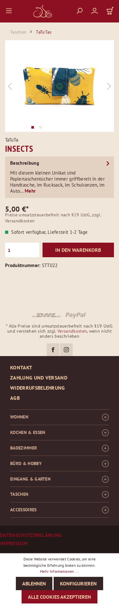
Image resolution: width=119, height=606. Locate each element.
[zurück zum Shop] (43, 11)
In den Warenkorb (78, 250)
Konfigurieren (78, 583)
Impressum (14, 543)
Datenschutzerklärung (31, 535)
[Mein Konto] (90, 10)
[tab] (59, 176)
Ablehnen (34, 583)
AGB (15, 398)
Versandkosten (72, 331)
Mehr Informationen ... (59, 571)
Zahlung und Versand (38, 377)
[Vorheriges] (10, 86)
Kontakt (21, 367)
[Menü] (9, 10)
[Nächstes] (109, 86)
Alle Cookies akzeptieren (59, 597)
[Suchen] (75, 10)
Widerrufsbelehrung (37, 388)
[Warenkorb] (106, 10)
